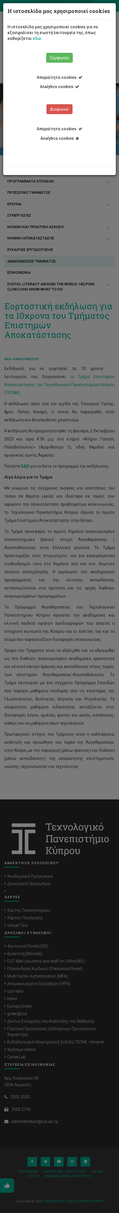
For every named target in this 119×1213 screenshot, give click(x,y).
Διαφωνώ (59, 109)
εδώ (37, 38)
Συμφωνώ (59, 57)
